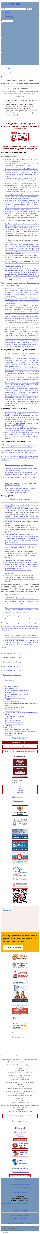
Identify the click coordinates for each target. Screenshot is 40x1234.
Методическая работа (12, 701)
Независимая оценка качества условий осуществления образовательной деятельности (20, 730)
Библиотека (8, 726)
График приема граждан (20, 742)
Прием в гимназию (11, 688)
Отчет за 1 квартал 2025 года (12, 658)
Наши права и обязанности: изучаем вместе (22, 601)
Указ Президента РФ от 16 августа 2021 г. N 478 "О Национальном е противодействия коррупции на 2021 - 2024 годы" (22, 278)
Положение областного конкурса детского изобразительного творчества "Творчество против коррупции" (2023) (20, 571)
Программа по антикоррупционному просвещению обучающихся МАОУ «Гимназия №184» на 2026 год (18, 446)
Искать (30, 8)
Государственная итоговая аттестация (17, 690)
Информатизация (10, 696)
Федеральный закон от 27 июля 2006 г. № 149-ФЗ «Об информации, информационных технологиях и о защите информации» (22, 165)
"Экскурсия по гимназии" (20, 1210)
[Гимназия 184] (10, 4)
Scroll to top (4, 1232)
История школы (10, 692)
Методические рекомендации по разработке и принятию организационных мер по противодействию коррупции (22, 529)
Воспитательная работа (12, 711)
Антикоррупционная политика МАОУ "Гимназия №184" (20, 478)
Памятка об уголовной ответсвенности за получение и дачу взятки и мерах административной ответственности (22, 518)
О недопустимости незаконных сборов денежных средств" (22, 435)
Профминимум (9, 709)
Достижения (8, 700)
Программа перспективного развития (16, 694)
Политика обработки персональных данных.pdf (14, 1203)
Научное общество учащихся (14, 722)
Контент (7, 68)
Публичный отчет (10, 727)
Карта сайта (8, 735)
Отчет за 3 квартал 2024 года (12, 666)
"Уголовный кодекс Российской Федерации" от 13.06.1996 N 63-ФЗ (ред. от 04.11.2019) (22, 506)
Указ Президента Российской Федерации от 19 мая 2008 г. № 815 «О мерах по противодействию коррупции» (22, 226)
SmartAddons (18, 1230)
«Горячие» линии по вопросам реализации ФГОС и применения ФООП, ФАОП (20, 1115)
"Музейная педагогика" (20, 1218)
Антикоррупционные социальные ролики (18, 561)
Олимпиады (8, 718)
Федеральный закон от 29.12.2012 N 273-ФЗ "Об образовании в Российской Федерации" (22, 179)
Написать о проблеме (13, 947)
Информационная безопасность (15, 698)
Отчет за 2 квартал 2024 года (12, 670)
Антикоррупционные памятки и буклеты (17, 559)
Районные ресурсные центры (14, 724)
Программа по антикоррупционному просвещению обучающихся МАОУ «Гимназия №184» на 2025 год (18, 451)
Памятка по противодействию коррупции (18, 525)
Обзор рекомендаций (11, 533)
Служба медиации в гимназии (14, 716)
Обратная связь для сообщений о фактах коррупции (20, 118)
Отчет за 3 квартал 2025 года (12, 653)
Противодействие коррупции (25, 595)
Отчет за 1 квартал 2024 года (12, 675)
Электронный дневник (12, 687)
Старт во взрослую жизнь (13, 619)
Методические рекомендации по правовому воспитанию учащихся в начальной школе (22, 609)
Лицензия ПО (5, 1230)
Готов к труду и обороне (12, 720)
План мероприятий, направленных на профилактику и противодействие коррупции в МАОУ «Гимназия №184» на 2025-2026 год (19, 458)
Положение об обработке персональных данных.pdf (17, 1207)
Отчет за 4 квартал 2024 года (12, 662)
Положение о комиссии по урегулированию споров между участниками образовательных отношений (21, 473)
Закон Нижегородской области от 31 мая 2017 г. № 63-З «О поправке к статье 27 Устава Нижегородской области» (22, 379)
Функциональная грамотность (14, 707)
